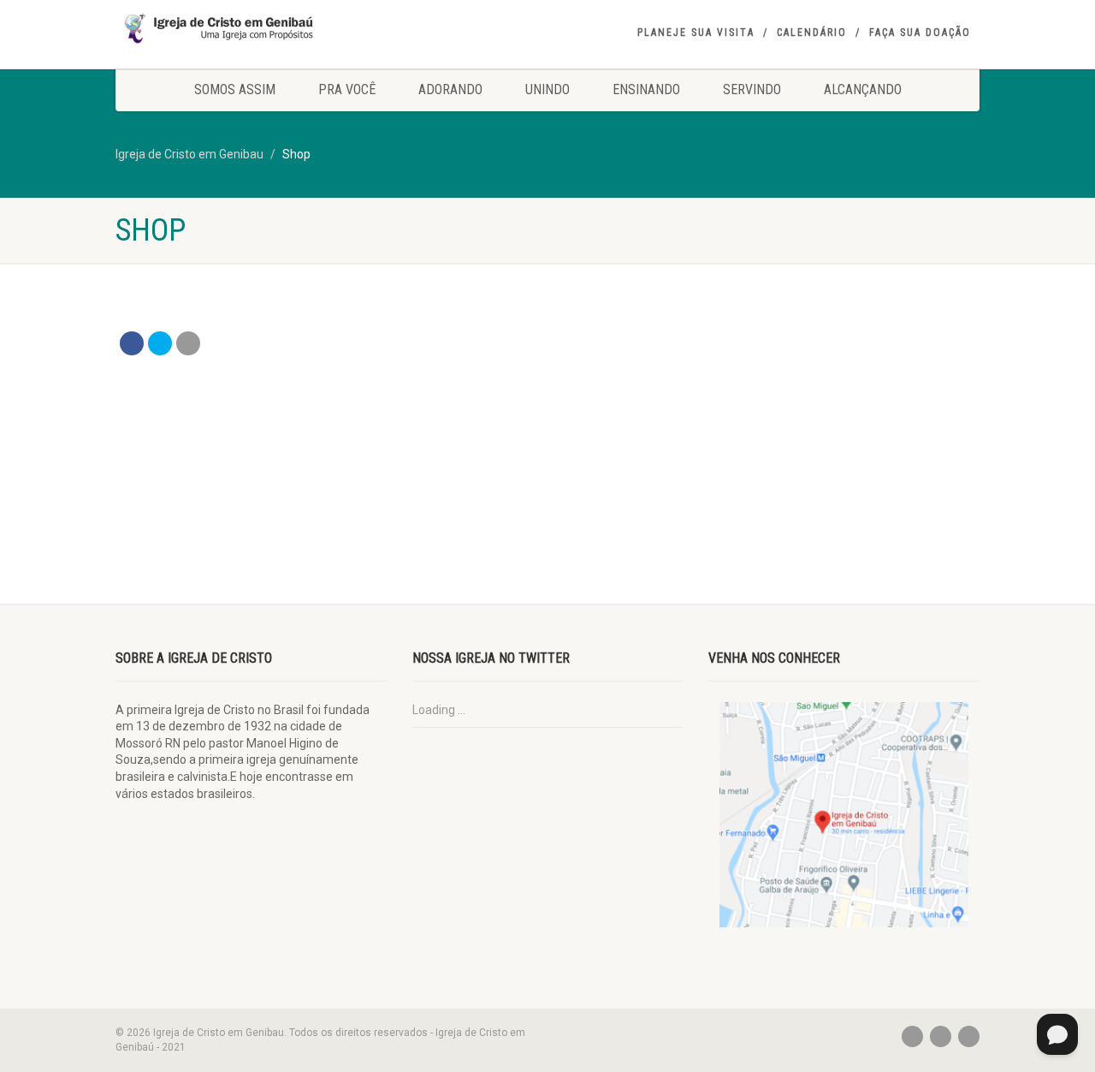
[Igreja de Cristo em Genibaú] (251, 28)
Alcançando (863, 89)
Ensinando (646, 89)
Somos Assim (234, 89)
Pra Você (347, 89)
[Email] (188, 343)
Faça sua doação (920, 33)
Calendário (812, 33)
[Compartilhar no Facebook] (132, 343)
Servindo (752, 89)
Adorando (450, 89)
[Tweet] (160, 343)
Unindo (547, 89)
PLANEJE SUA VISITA (696, 33)
